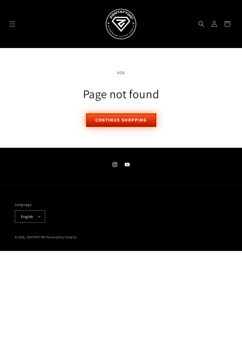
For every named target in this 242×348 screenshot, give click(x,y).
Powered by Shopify (61, 237)
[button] (12, 23)
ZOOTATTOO (36, 237)
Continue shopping (121, 120)
